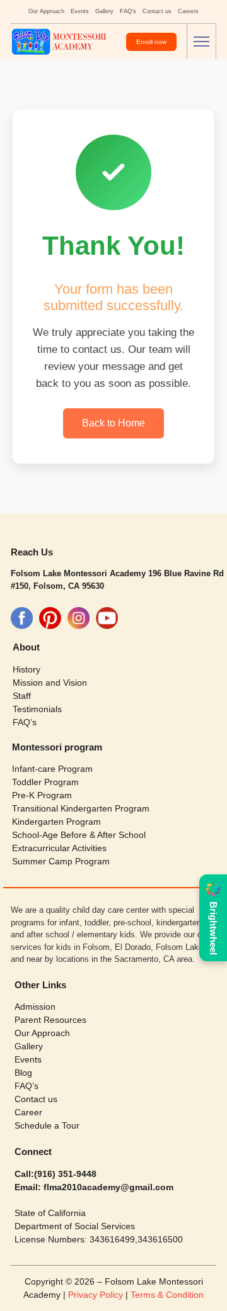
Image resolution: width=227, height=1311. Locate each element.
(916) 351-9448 (65, 1174)
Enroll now (151, 41)
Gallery (104, 11)
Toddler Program (45, 782)
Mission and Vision (50, 683)
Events (80, 11)
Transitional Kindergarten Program (80, 808)
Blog (23, 1073)
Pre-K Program (42, 795)
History (26, 669)
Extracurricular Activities (59, 848)
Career (28, 1112)
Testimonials (37, 709)
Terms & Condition (167, 1295)
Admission (35, 1006)
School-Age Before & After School (79, 835)
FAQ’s (128, 11)
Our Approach (46, 11)
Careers (188, 11)
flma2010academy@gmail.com (107, 1187)
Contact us (157, 11)
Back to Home (113, 423)
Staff (22, 696)
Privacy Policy (96, 1295)
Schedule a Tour (47, 1125)
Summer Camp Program (61, 861)
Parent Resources (50, 1020)
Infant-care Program (52, 769)
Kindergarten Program (56, 822)
